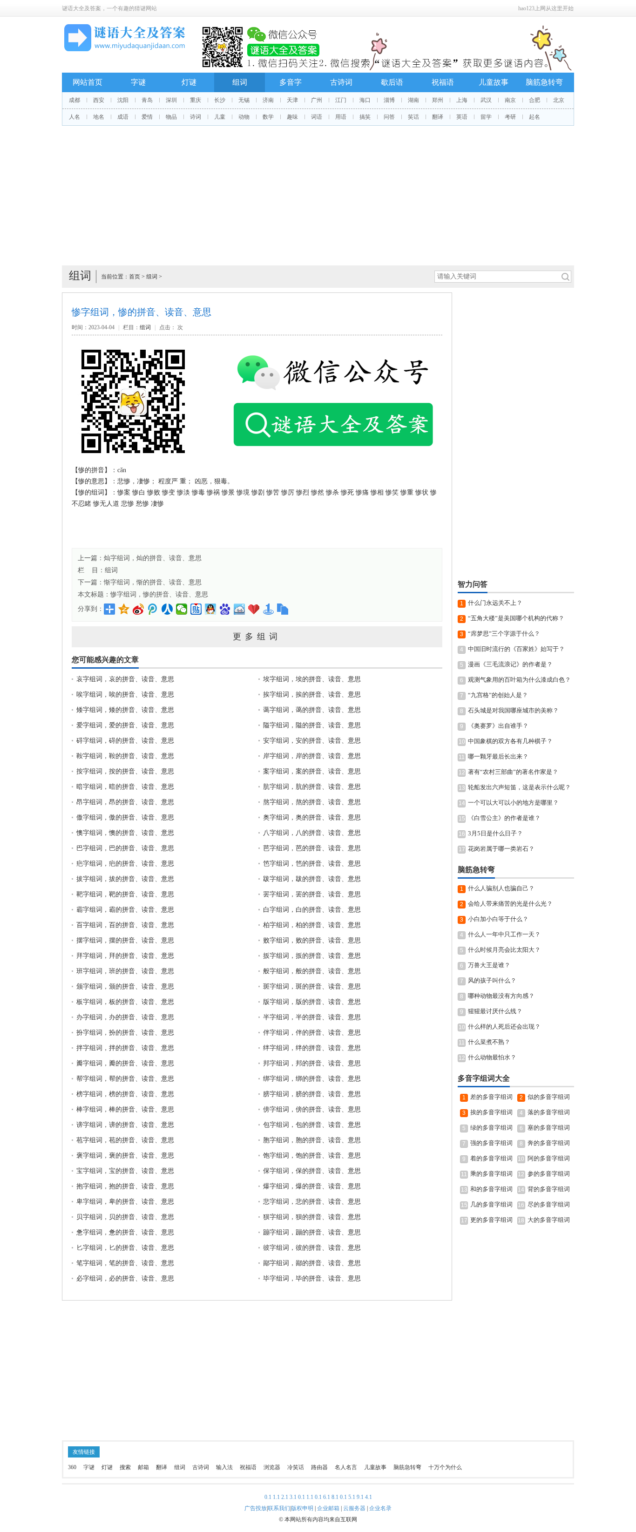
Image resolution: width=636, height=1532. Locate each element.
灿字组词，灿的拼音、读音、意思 (153, 558)
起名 (534, 117)
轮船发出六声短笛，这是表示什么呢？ (519, 787)
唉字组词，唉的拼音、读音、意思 (125, 694)
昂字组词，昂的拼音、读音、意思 (125, 802)
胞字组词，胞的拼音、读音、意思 (312, 1140)
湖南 (413, 100)
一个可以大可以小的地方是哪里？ (513, 802)
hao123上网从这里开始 (546, 8)
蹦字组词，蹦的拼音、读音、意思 (312, 1232)
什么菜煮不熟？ (489, 1041)
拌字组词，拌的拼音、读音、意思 (125, 1047)
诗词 (195, 117)
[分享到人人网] (167, 609)
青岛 (147, 100)
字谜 (138, 82)
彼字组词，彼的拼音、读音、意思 (312, 1247)
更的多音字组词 (491, 1219)
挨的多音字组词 (491, 1112)
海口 (365, 100)
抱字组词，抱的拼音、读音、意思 (125, 1186)
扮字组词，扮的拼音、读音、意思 (125, 1032)
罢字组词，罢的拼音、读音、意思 (312, 894)
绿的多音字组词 (491, 1127)
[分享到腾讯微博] (153, 609)
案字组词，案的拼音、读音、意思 (312, 771)
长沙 (219, 100)
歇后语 (392, 82)
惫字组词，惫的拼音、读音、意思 (125, 1232)
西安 (98, 100)
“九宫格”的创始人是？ (498, 694)
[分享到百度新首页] (225, 609)
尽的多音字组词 (549, 1204)
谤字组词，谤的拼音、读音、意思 (125, 1124)
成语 (123, 117)
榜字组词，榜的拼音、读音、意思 (125, 1094)
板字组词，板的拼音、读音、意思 (125, 1001)
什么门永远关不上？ (495, 602)
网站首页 (87, 82)
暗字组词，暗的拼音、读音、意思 (125, 786)
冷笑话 (295, 1467)
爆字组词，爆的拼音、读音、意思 (312, 1186)
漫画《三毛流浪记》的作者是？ (510, 664)
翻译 (437, 117)
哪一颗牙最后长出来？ (498, 756)
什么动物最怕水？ (492, 1057)
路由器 (319, 1467)
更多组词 (257, 636)
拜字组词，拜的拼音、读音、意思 (125, 955)
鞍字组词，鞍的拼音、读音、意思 (125, 755)
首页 (134, 276)
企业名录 (380, 1508)
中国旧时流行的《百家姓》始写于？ (516, 648)
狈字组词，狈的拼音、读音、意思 (312, 1216)
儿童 (219, 117)
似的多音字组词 (549, 1096)
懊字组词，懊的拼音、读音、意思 (125, 832)
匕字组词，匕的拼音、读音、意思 (125, 1247)
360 (72, 1467)
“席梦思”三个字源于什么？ (504, 633)
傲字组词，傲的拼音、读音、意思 (125, 817)
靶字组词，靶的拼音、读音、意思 (125, 894)
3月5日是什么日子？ (495, 833)
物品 (171, 117)
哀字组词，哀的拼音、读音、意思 (125, 679)
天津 (292, 100)
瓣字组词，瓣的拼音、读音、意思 (125, 1063)
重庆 (195, 100)
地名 (98, 117)
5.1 (351, 1497)
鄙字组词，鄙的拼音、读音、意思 (312, 1263)
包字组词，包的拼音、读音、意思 (312, 1124)
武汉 (486, 100)
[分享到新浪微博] (138, 609)
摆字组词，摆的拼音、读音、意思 (125, 940)
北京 (558, 100)
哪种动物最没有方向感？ (501, 995)
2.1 (284, 1497)
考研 (510, 117)
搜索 (125, 1467)
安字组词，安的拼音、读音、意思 (312, 740)
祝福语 (443, 82)
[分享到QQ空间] (124, 609)
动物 (244, 117)
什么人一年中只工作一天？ (504, 934)
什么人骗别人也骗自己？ (501, 888)
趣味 (292, 117)
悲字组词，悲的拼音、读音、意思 (312, 1201)
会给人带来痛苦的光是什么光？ (510, 903)
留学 (486, 117)
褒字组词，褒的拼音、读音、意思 (125, 1155)
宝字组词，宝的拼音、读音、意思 (125, 1170)
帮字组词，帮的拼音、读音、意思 (125, 1078)
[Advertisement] (318, 195)
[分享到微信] (182, 609)
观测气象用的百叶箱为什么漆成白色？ (519, 679)
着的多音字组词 (491, 1158)
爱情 (147, 117)
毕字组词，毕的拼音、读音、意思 (312, 1278)
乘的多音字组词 (491, 1173)
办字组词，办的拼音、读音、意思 (125, 1017)
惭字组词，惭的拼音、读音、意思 (153, 582)
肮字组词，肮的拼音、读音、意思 (312, 786)
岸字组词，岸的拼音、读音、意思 (312, 755)
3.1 (293, 1497)
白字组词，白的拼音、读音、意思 (312, 909)
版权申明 (302, 1508)
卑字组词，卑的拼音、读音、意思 (125, 1201)
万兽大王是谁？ (489, 965)
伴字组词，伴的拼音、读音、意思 (312, 1032)
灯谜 (189, 82)
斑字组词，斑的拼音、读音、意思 (312, 986)
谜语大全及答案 (81, 8)
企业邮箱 (328, 1508)
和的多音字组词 (491, 1189)
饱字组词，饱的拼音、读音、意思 (312, 1155)
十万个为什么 (445, 1467)
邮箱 (143, 1467)
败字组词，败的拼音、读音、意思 (312, 940)
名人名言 (346, 1467)
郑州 (437, 100)
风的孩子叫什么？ (492, 980)
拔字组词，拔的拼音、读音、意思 (125, 878)
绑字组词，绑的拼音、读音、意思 (312, 1078)
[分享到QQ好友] (211, 609)
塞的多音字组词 (549, 1127)
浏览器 (272, 1467)
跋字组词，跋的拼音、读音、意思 (312, 878)
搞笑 (365, 117)
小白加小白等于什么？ (498, 918)
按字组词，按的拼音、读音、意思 (125, 771)
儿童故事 (493, 82)
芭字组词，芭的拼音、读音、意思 (312, 848)
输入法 (224, 1467)
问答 (389, 117)
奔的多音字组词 (549, 1142)
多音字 (290, 82)
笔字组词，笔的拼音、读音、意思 (125, 1263)
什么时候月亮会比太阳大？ (504, 949)
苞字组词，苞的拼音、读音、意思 (125, 1140)
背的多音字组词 (549, 1189)
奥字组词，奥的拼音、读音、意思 (312, 817)
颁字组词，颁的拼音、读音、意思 (125, 986)
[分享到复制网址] (283, 609)
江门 (340, 100)
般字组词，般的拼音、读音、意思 (312, 971)
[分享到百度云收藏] (254, 609)
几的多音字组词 (491, 1204)
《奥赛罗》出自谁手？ (498, 725)
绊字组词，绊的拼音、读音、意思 (312, 1047)
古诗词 (341, 82)
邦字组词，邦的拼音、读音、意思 (312, 1063)
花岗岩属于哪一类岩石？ (501, 848)
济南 (268, 100)
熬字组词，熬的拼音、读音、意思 (312, 802)
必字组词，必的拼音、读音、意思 (125, 1278)
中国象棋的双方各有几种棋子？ (510, 741)
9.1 (360, 1497)
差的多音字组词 (491, 1096)
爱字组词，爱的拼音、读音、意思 (125, 725)
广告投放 (255, 1508)
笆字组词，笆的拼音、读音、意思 (312, 863)
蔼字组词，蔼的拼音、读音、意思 (312, 709)
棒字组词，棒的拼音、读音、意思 (125, 1109)
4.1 (368, 1497)
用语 (340, 117)
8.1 (335, 1497)
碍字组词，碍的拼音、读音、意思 (125, 740)
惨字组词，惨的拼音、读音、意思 (159, 594)
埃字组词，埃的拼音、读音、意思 (312, 679)
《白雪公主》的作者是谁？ (504, 817)
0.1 (267, 1497)
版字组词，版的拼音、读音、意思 (312, 1001)
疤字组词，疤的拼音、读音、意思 (125, 863)
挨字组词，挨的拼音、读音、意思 (312, 694)
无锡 (244, 100)
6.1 (326, 1497)
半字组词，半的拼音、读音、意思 (312, 1017)
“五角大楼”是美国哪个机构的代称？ (516, 618)
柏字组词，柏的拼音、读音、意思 (312, 925)
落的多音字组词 (549, 1112)
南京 (510, 100)
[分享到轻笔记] (239, 609)
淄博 (389, 100)
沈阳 (123, 100)
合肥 (534, 100)
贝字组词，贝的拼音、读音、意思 (125, 1216)
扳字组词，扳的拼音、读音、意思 (312, 955)
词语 (316, 117)
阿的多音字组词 (549, 1158)
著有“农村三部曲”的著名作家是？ (513, 771)
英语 (461, 117)
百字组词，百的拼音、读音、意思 (125, 925)
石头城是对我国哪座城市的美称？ (513, 710)
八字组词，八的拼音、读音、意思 (312, 832)
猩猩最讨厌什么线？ (495, 1011)
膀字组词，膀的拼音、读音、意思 (312, 1094)
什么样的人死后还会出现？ (504, 1026)
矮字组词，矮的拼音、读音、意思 (125, 709)
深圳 (171, 100)
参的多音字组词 (549, 1173)
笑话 (413, 117)
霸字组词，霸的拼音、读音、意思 (125, 909)
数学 (268, 117)
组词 (239, 82)
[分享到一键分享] (268, 609)
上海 (461, 100)
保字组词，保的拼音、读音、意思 (312, 1170)
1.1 (276, 1497)
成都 (74, 100)
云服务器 (354, 1508)
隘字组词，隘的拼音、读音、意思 (312, 725)
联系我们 (279, 1508)
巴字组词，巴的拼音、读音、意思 (125, 848)
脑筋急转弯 (544, 82)
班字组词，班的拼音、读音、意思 (125, 971)
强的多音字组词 (491, 1142)
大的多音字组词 (549, 1219)
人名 (74, 117)
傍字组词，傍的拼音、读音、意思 (312, 1109)
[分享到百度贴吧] (196, 609)
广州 (316, 100)
